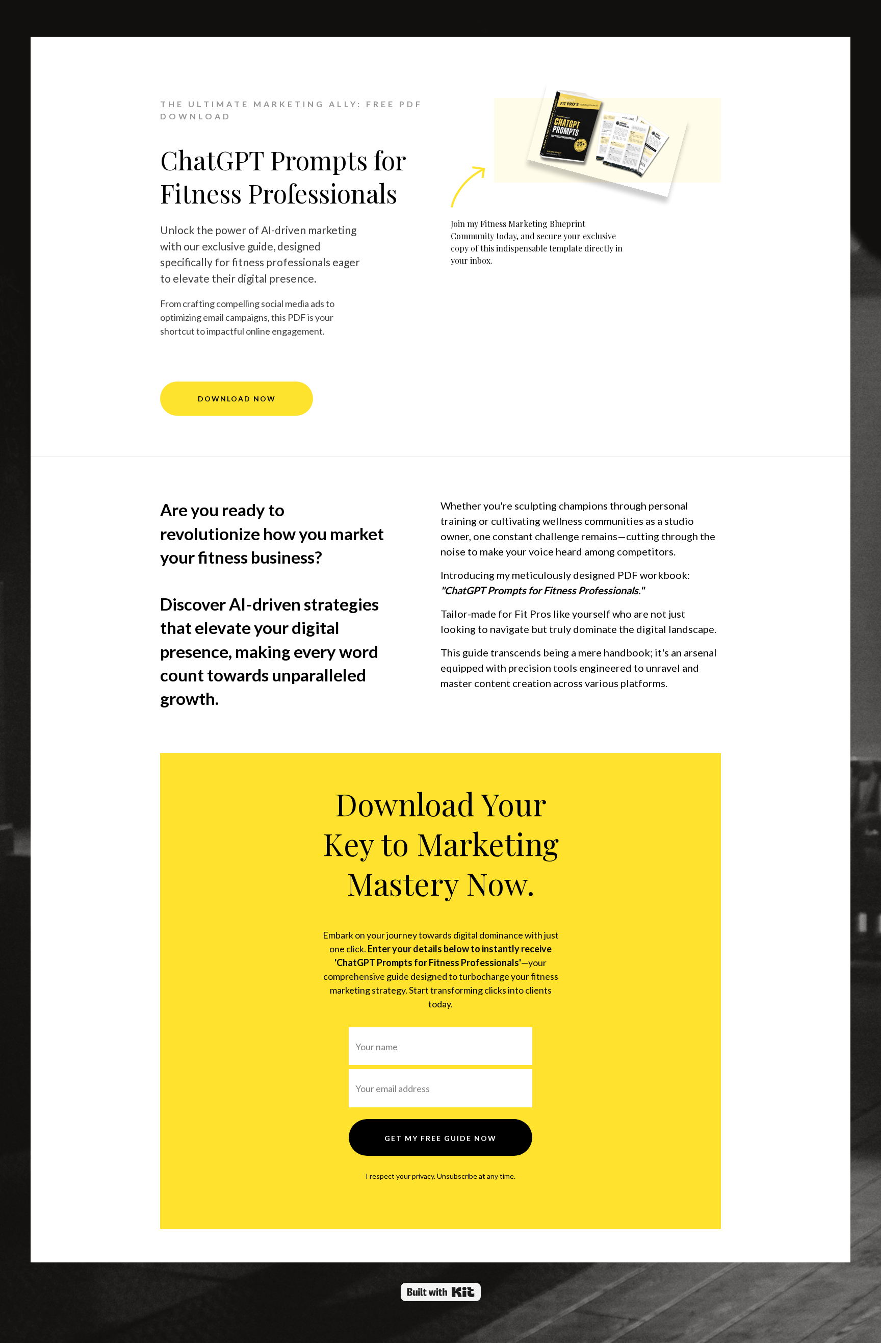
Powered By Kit (441, 1292)
